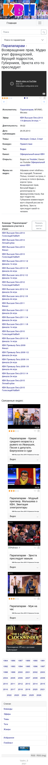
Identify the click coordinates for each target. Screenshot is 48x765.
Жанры (7, 729)
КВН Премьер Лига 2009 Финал (13, 347)
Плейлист (8, 742)
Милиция (24, 138)
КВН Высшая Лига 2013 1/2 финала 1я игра (15, 262)
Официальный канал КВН (32, 154)
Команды (8, 708)
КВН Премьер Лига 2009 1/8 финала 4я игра (15, 368)
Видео (23, 149)
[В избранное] (40, 98)
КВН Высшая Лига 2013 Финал (13, 248)
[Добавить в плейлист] (44, 98)
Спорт (40, 138)
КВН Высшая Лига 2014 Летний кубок (13, 241)
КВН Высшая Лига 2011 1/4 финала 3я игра (15, 319)
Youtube (33, 159)
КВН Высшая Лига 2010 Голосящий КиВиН (13, 333)
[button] (39, 120)
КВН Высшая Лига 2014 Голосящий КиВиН (13, 234)
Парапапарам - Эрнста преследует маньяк (23, 556)
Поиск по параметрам (14, 39)
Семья (33, 138)
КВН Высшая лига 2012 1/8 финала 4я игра (15, 298)
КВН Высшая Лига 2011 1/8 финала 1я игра (15, 326)
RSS (33, 755)
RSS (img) (41, 755)
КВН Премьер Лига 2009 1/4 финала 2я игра (15, 361)
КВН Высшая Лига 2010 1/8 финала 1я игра (15, 340)
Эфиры (7, 713)
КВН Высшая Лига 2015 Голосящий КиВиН (13, 389)
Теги (6, 724)
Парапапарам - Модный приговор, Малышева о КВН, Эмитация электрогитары (24, 502)
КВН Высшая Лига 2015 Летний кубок (13, 382)
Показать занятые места (39, 226)
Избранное (9, 737)
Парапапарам (13, 45)
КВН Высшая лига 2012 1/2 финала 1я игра (15, 276)
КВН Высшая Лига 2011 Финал (13, 304)
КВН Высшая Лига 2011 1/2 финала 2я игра (15, 312)
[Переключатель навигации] (39, 22)
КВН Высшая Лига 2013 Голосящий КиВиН (13, 255)
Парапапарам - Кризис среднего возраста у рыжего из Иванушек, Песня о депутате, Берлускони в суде (23, 444)
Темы (6, 719)
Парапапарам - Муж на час (23, 607)
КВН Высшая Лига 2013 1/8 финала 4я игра (15, 269)
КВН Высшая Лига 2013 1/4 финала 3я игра (31, 119)
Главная (12, 23)
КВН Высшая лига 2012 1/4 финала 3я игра (15, 290)
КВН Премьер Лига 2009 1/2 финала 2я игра (15, 354)
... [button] (37, 459)
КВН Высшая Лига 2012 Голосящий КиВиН (13, 283)
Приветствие (26, 143)
